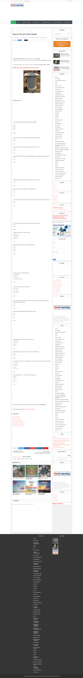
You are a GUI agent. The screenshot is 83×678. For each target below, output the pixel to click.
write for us (57, 178)
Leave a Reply (23, 37)
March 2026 (56, 282)
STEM (56, 165)
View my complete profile (59, 209)
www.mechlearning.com (30, 409)
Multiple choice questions (34, 37)
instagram (56, 201)
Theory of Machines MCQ (60, 173)
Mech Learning (26, 456)
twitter (55, 199)
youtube (55, 197)
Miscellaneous (34, 25)
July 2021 (55, 289)
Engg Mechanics (26, 25)
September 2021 (57, 285)
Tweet (21, 448)
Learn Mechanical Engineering (35, 676)
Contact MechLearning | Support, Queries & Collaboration (61, 441)
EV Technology (58, 107)
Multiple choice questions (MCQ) (46, 25)
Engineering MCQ (59, 100)
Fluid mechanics (58, 111)
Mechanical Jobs (58, 151)
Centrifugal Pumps (59, 91)
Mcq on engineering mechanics (18, 421)
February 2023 (57, 283)
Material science (58, 137)
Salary (56, 162)
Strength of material (26, 22)
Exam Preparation (59, 109)
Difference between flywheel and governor (65, 54)
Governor (57, 121)
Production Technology (60, 158)
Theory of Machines (59, 171)
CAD (56, 84)
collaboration (58, 93)
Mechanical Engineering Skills (61, 147)
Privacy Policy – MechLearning (61, 438)
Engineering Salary (59, 103)
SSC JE (56, 164)
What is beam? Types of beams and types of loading (65, 61)
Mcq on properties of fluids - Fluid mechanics (31, 494)
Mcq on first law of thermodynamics (18, 424)
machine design (58, 134)
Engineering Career (59, 94)
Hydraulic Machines (16, 25)
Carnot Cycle (58, 89)
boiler (56, 82)
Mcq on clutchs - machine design (43, 478)
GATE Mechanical (59, 120)
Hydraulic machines (59, 128)
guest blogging (58, 123)
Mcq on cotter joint (16, 416)
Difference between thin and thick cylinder (65, 67)
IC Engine (57, 130)
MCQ (56, 139)
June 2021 (55, 290)
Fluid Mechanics (68, 22)
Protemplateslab (56, 676)
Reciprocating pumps (16, 418)
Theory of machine (59, 169)
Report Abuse (58, 504)
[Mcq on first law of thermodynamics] (32, 471)
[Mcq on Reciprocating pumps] (19, 471)
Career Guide (58, 85)
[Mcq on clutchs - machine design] (44, 471)
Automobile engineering (57, 22)
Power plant (57, 156)
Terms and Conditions (59, 447)
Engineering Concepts (60, 96)
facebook (55, 195)
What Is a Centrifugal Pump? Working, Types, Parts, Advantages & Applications (60, 217)
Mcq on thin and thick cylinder (18, 426)
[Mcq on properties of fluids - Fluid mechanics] (32, 486)
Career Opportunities (59, 87)
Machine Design (36, 22)
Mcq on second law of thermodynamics (17, 494)
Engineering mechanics (60, 102)
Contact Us (56, 189)
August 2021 (56, 287)
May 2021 (55, 292)
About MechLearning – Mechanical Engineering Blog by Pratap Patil (61, 445)
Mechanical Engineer (59, 141)
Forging (56, 114)
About (18, 22)
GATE (56, 118)
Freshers (57, 116)
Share (27, 448)
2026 (56, 76)
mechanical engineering (60, 143)
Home (14, 22)
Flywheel (57, 112)
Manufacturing (58, 136)
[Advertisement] (51, 11)
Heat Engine (57, 127)
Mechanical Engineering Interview (60, 146)
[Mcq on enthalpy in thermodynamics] (44, 486)
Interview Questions (59, 132)
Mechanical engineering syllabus (62, 149)
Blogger (65, 459)
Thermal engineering (46, 22)
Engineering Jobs (59, 98)
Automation (57, 78)
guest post (57, 125)
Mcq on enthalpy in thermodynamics (41, 494)
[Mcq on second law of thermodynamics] (19, 486)
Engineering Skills (59, 105)
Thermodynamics (59, 176)
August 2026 (56, 280)
